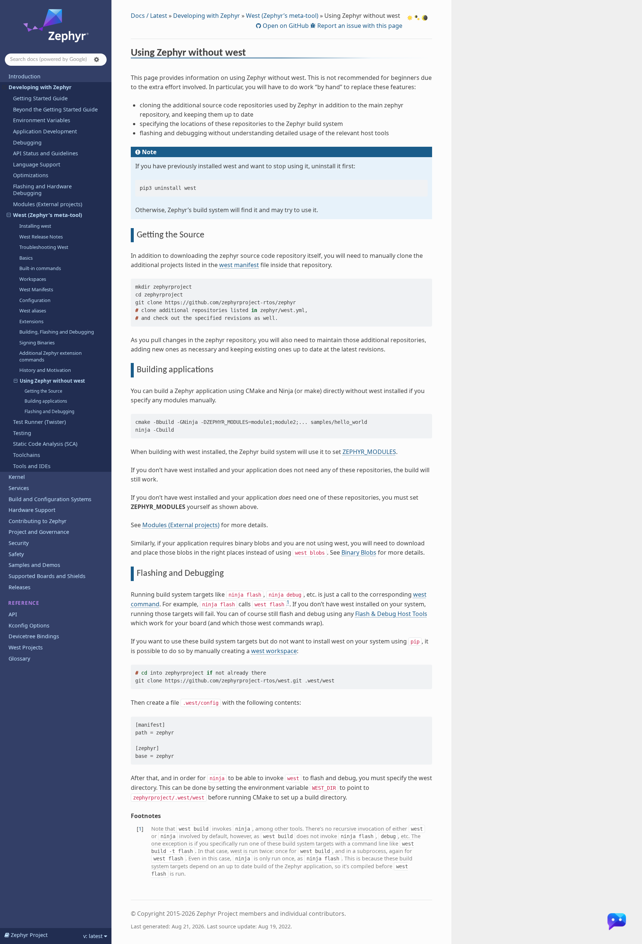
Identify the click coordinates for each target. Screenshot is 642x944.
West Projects (26, 647)
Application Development (45, 131)
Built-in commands (40, 268)
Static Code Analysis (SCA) (45, 443)
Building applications (46, 401)
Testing (22, 433)
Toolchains (26, 454)
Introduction (24, 76)
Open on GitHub (285, 26)
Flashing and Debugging (49, 411)
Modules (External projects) (47, 204)
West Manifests (36, 289)
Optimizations (30, 175)
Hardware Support (32, 509)
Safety (16, 554)
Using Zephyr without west (52, 380)
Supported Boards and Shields (47, 576)
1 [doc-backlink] (140, 828)
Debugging (27, 142)
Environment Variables (41, 120)
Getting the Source (43, 391)
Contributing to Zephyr (38, 521)
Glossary (19, 658)
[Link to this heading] (251, 53)
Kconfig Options (29, 625)
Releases (19, 587)
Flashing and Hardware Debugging (42, 190)
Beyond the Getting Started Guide (55, 109)
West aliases (32, 310)
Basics (26, 257)
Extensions (31, 321)
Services (19, 488)
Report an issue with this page (359, 26)
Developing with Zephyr (40, 87)
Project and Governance (39, 531)
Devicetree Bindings (34, 636)
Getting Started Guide (40, 98)
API (13, 614)
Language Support (36, 164)
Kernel (17, 476)
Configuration (35, 300)
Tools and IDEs (32, 466)
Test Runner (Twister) (39, 421)
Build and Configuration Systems (50, 499)
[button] (96, 59)
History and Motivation (45, 370)
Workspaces (32, 279)
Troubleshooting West (43, 247)
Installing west (35, 226)
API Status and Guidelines (45, 153)
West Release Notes (41, 236)
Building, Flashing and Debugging (56, 331)
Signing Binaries (37, 342)
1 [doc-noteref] (287, 602)
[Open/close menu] (4, 87)
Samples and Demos (34, 564)
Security (19, 542)
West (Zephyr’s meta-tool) (47, 214)
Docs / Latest (149, 16)
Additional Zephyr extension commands (50, 356)
